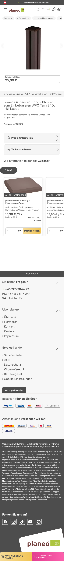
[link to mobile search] (43, 9)
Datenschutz (12, 364)
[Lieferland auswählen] (5, 2)
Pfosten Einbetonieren (44, 18)
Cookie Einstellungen (18, 379)
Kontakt (9, 326)
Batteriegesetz (14, 374)
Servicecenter (13, 355)
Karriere (9, 331)
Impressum (11, 336)
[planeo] (42, 543)
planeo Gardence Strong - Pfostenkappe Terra (17, 201)
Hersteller (10, 322)
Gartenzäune (24, 18)
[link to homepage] (16, 10)
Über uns (10, 317)
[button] (5, 2)
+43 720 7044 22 (17, 289)
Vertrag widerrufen (13, 390)
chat (43, 2)
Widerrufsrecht (14, 369)
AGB (7, 360)
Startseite (8, 18)
